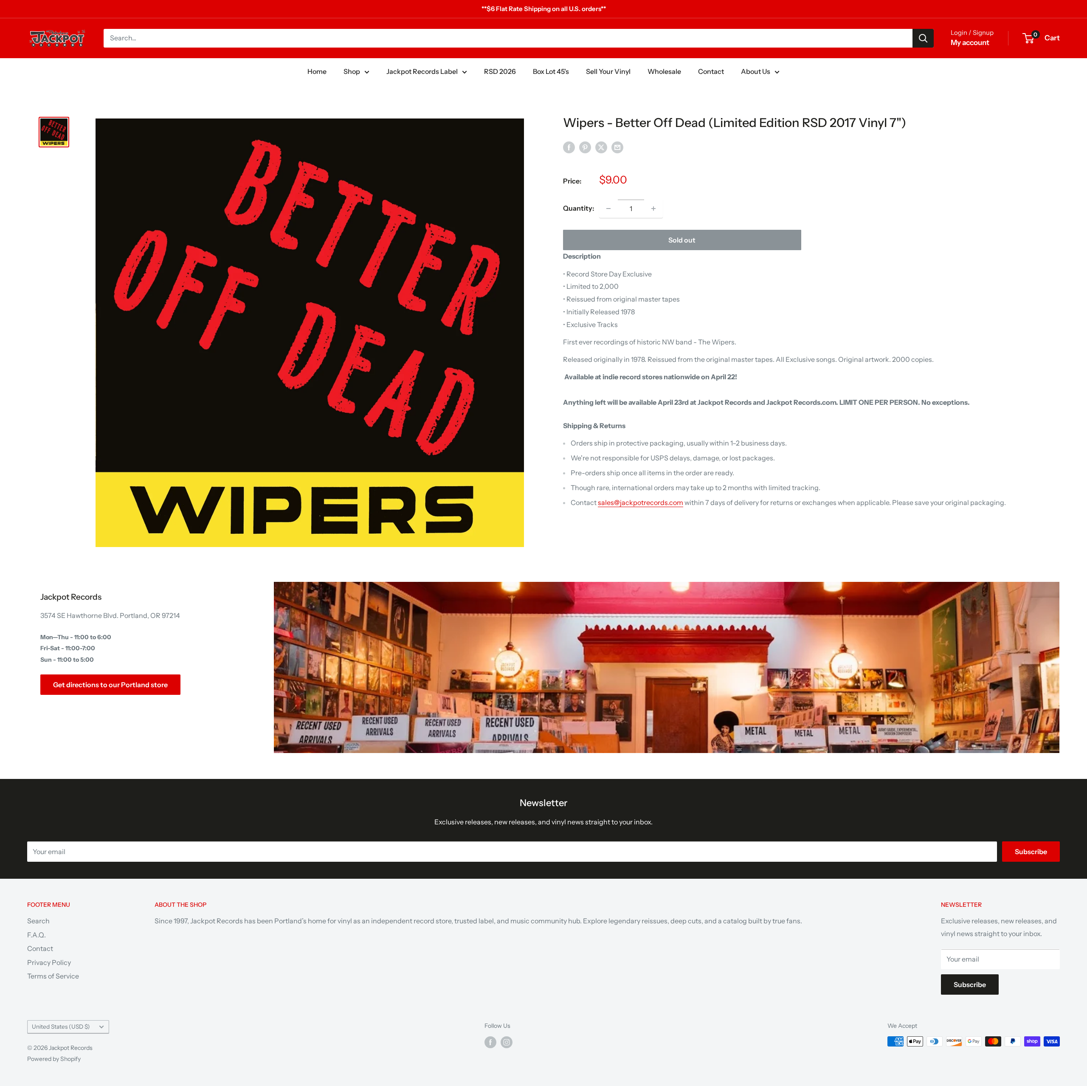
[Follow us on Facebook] (490, 1042)
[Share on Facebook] (569, 147)
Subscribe (1031, 851)
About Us (755, 71)
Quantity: (578, 208)
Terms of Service (53, 976)
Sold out (682, 240)
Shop (352, 71)
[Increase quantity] (653, 208)
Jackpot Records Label (422, 71)
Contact (711, 71)
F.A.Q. (36, 935)
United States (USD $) (61, 1026)
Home (317, 71)
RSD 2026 (500, 71)
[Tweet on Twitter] (601, 147)
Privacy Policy (49, 962)
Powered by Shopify (54, 1059)
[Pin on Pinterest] (585, 147)
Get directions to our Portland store (110, 684)
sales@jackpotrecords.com (640, 502)
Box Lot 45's (551, 71)
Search (38, 921)
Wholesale (664, 71)
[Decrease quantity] (608, 208)
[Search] (923, 38)
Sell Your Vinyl (608, 71)
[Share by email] (617, 147)
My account (970, 42)
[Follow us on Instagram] (507, 1042)
